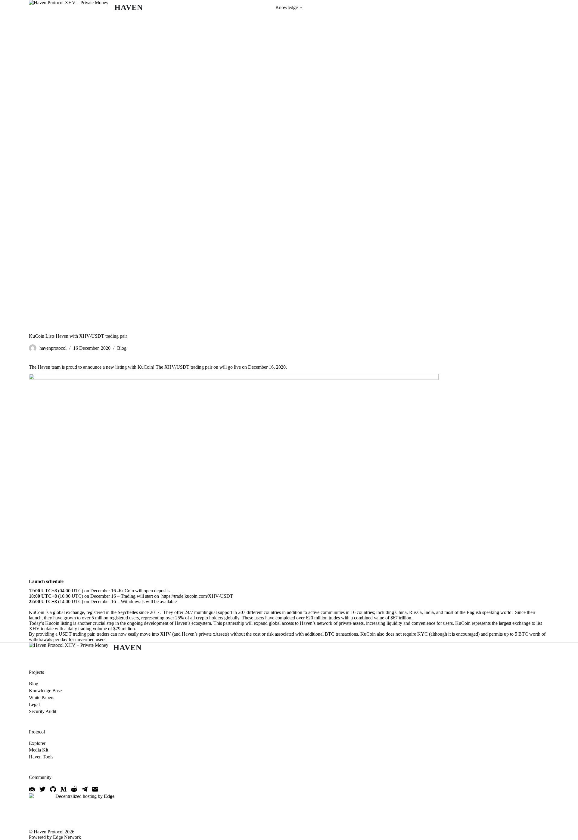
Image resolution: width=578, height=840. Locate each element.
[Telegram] (85, 789)
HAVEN (128, 7)
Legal (34, 704)
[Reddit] (74, 789)
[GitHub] (53, 789)
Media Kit (38, 749)
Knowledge (286, 7)
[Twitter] (42, 789)
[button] (301, 7)
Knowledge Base (45, 690)
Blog (121, 348)
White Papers (41, 697)
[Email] (95, 789)
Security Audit (42, 711)
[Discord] (32, 789)
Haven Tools (41, 756)
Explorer (37, 743)
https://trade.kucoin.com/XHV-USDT (197, 596)
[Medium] (64, 789)
